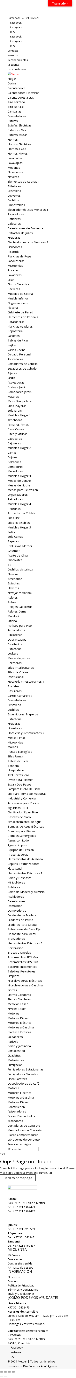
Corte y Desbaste (20, 878)
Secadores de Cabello (22, 368)
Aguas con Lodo (18, 840)
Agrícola (13, 1041)
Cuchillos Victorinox (20, 569)
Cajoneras (14, 443)
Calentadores (17, 88)
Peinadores (15, 499)
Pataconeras (16, 322)
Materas (13, 396)
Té (9, 565)
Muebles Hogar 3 (19, 476)
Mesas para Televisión (23, 490)
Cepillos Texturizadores (24, 864)
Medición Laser (18, 1004)
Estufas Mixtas (17, 135)
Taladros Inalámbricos (22, 967)
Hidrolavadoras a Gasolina (25, 985)
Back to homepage (18, 1178)
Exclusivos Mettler (20, 546)
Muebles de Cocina (20, 294)
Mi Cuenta (14, 1255)
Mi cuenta (13, 64)
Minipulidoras (16, 882)
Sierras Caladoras (19, 995)
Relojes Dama (17, 611)
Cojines (12, 457)
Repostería (15, 331)
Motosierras (16, 1060)
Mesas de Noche (19, 485)
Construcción (16, 1107)
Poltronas (14, 509)
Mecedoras (15, 471)
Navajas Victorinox (20, 593)
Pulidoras (14, 887)
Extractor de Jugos (20, 233)
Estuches (14, 583)
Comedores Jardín (20, 392)
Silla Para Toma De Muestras (27, 794)
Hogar (12, 79)
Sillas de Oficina (18, 672)
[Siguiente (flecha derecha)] (5, 1376)
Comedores (15, 467)
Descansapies (17, 639)
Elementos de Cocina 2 (23, 317)
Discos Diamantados (21, 1116)
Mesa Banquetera (20, 401)
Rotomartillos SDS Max (23, 957)
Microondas (15, 265)
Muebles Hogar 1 (19, 415)
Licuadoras (15, 247)
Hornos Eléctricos (20, 144)
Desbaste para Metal (22, 934)
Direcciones (15, 1259)
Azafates (13, 686)
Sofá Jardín (15, 410)
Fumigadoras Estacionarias (25, 1069)
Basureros (15, 691)
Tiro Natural (16, 107)
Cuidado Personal (19, 354)
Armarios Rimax (18, 424)
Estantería (14, 649)
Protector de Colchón (22, 513)
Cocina (12, 83)
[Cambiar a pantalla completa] (5, 1372)
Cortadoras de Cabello (23, 364)
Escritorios (15, 644)
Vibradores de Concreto (24, 1139)
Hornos (13, 139)
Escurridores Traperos (23, 714)
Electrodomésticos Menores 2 (28, 242)
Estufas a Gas (17, 130)
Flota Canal (15, 868)
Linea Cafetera (17, 1079)
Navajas (13, 574)
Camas (12, 452)
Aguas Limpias (17, 845)
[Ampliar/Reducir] (1, 1372)
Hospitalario (16, 770)
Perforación (15, 948)
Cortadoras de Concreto (24, 1125)
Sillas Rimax (15, 756)
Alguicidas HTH (18, 808)
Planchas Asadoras (20, 326)
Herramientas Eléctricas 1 (25, 873)
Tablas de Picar (18, 340)
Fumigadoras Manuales (23, 1074)
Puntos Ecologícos (20, 752)
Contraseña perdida (20, 1263)
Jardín (11, 378)
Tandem (13, 766)
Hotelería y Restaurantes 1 (26, 681)
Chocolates (15, 560)
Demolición (15, 906)
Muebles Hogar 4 (19, 504)
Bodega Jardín (17, 387)
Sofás (11, 532)
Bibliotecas (15, 635)
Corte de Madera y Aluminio (26, 892)
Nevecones (15, 172)
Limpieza (13, 976)
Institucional (16, 677)
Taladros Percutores (21, 971)
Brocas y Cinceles (19, 952)
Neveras (13, 177)
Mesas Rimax (17, 738)
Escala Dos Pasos (19, 784)
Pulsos (12, 602)
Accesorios (15, 579)
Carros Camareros (20, 696)
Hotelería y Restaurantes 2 (26, 733)
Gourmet (14, 551)
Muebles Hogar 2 (19, 448)
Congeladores (17, 116)
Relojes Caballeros (20, 607)
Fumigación (15, 1065)
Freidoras (14, 237)
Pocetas (13, 270)
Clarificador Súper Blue (23, 812)
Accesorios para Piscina (23, 803)
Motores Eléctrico (20, 1023)
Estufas (13, 121)
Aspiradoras (16, 214)
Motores (13, 1013)
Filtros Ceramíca (18, 284)
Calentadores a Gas (21, 97)
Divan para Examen (20, 780)
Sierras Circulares (19, 999)
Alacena (13, 307)
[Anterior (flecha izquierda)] (1, 1376)
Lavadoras (15, 275)
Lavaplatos (15, 158)
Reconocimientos (18, 60)
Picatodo (13, 252)
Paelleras (14, 289)
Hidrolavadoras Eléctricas (25, 980)
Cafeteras (14, 223)
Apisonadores (17, 1111)
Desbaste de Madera (22, 915)
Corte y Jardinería (19, 1046)
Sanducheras (16, 261)
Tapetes (13, 541)
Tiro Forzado (16, 102)
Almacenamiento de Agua (24, 822)
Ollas (11, 280)
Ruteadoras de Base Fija (24, 929)
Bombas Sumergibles (22, 836)
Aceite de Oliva (18, 555)
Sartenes (14, 336)
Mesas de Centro (19, 481)
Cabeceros (15, 438)
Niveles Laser (17, 1009)
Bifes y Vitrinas (17, 434)
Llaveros (13, 588)
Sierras (12, 990)
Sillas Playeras (17, 406)
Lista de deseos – (23, 1267)
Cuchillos (13, 200)
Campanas (14, 111)
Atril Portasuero (18, 775)
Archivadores (16, 630)
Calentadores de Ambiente (25, 228)
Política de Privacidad (21, 1285)
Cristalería (14, 191)
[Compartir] (9, 1372)
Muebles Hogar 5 (19, 527)
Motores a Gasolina (21, 1027)
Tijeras (12, 373)
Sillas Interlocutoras (21, 667)
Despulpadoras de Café (23, 1083)
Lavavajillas (15, 163)
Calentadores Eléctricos (23, 93)
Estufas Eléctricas (19, 125)
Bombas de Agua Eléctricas (26, 826)
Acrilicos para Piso (20, 625)
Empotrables (16, 205)
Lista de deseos (17, 69)
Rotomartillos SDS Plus (23, 962)
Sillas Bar (13, 518)
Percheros (15, 663)
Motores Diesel (18, 1018)
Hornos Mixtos (18, 153)
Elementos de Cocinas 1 (24, 181)
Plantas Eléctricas (19, 1032)
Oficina (12, 621)
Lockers (13, 653)
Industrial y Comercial (22, 798)
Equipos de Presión (21, 850)
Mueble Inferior (18, 298)
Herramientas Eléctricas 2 (25, 943)
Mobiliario (14, 616)
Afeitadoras (15, 359)
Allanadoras (15, 1121)
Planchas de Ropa (19, 256)
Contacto (13, 50)
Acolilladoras (16, 896)
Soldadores (15, 1037)
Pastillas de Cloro (19, 817)
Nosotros (13, 55)
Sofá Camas (15, 536)
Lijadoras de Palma (20, 920)
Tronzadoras (16, 938)
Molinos (13, 747)
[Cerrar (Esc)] (13, 1372)
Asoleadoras (16, 382)
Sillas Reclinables (19, 523)
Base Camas (16, 429)
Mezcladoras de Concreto (25, 1130)
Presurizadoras (18, 854)
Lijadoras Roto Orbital (22, 925)
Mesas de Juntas (19, 658)
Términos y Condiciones (23, 1289)
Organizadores (18, 303)
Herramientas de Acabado (25, 859)
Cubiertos (14, 195)
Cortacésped (16, 1051)
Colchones (14, 462)
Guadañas (14, 1055)
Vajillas (12, 345)
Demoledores (17, 910)
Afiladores (14, 186)
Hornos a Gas (17, 149)
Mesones (14, 167)
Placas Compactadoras (23, 1135)
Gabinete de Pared (20, 312)
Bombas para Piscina (21, 831)
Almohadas (15, 420)
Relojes (13, 597)
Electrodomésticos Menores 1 (28, 210)
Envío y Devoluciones (21, 1294)
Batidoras (14, 219)
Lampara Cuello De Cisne (24, 789)
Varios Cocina (16, 350)
